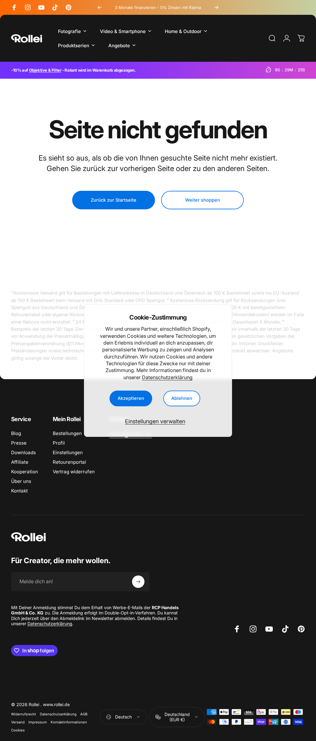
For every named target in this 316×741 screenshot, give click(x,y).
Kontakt (19, 491)
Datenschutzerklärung (167, 377)
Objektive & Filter (45, 70)
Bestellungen (67, 433)
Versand (18, 722)
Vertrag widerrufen (74, 472)
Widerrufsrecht (23, 714)
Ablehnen (181, 398)
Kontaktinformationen (69, 722)
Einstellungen (68, 452)
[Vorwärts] (216, 7)
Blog (16, 433)
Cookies (18, 730)
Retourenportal (69, 462)
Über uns (21, 481)
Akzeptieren (131, 398)
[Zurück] (99, 7)
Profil (59, 443)
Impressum (37, 722)
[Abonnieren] (138, 582)
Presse (19, 443)
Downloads (23, 452)
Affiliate (19, 462)
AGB (83, 714)
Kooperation (24, 472)
